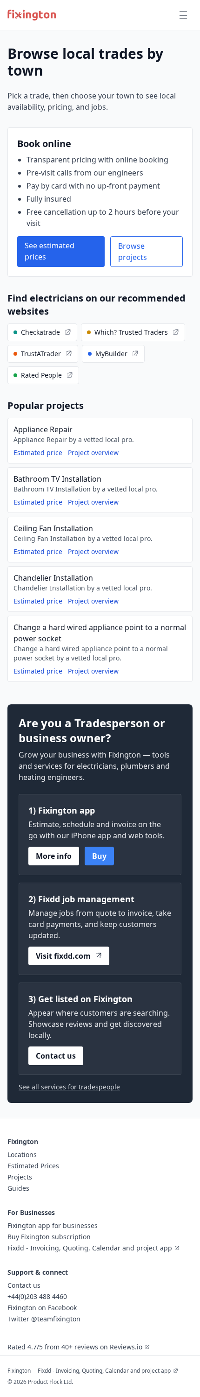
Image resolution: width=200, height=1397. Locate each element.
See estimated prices (49, 251)
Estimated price (37, 452)
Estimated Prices (33, 1165)
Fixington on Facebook (42, 1307)
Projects (19, 1176)
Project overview (93, 452)
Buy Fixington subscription (49, 1236)
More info (54, 856)
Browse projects (132, 251)
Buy (99, 856)
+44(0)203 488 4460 (37, 1296)
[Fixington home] (31, 15)
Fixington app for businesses (52, 1225)
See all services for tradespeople (69, 1086)
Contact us (56, 1056)
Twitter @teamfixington (43, 1318)
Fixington (19, 1371)
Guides (18, 1188)
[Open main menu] (183, 15)
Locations (22, 1154)
